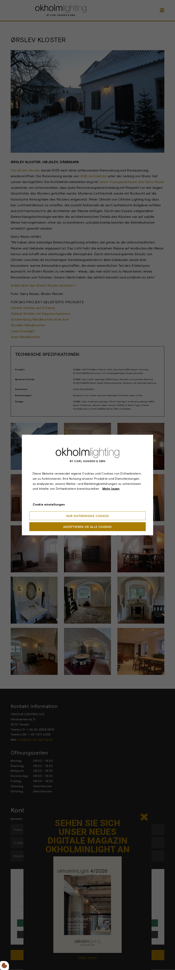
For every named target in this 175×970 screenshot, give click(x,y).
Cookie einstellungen (49, 504)
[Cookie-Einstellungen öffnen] (4, 965)
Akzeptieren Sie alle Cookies (87, 527)
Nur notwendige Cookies (87, 516)
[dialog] (87, 485)
